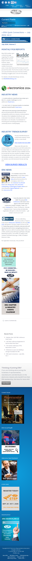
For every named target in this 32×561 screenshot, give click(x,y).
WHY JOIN (14, 6)
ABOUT (27, 5)
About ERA (5, 555)
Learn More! (6, 383)
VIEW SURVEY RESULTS (16, 165)
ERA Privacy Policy (12, 558)
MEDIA (21, 6)
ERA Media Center (14, 555)
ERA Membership (24, 555)
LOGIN (12, 5)
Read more (18, 107)
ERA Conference (11, 557)
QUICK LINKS (19, 5)
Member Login (20, 557)
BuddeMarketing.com (10, 78)
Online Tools (21, 558)
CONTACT (28, 6)
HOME (7, 5)
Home (3, 25)
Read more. (11, 102)
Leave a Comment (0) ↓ (11, 320)
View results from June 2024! (22, 142)
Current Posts (9, 25)
